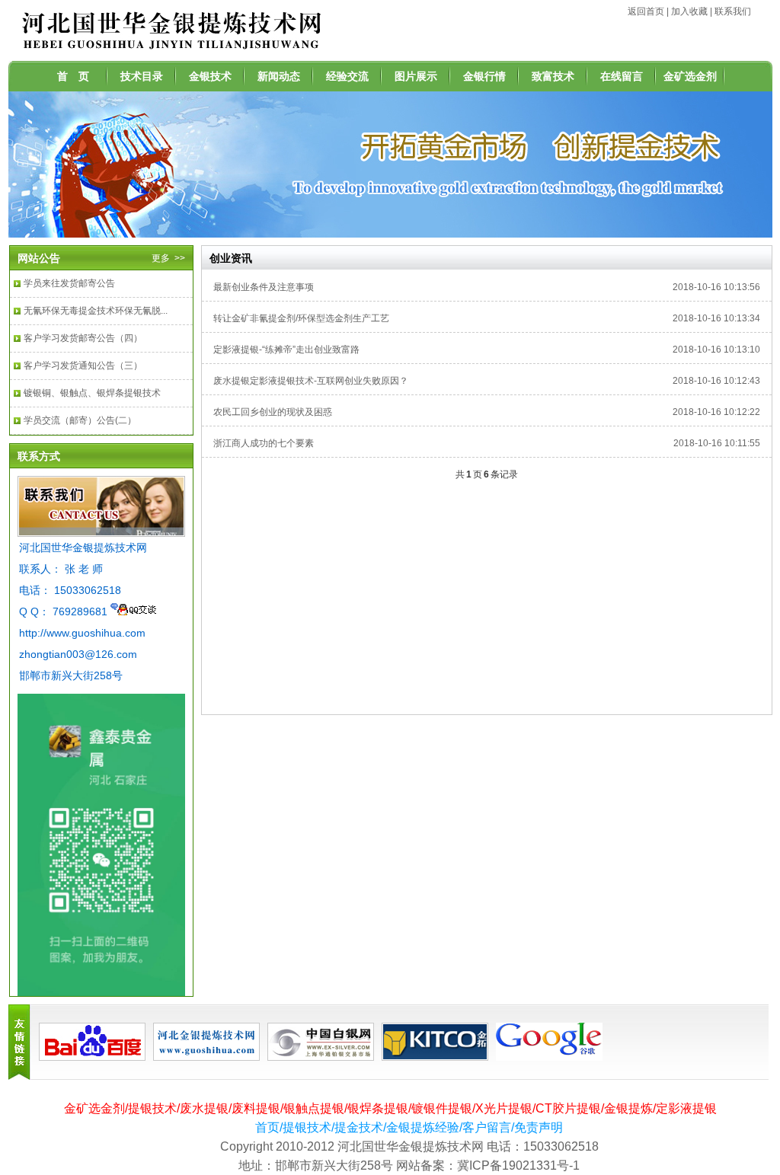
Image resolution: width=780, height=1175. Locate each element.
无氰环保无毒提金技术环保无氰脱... (96, 310)
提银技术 (152, 1108)
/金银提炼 (627, 1108)
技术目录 (141, 76)
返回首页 (646, 11)
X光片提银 (503, 1108)
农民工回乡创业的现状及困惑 (272, 412)
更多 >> (168, 258)
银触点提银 (313, 1108)
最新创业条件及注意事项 (263, 287)
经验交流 (347, 76)
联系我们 (732, 11)
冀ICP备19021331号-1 (518, 1165)
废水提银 (204, 1108)
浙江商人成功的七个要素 (263, 443)
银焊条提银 (377, 1108)
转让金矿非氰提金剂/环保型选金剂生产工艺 (301, 318)
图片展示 (416, 76)
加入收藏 (689, 11)
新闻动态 (278, 76)
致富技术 (553, 76)
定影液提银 (686, 1108)
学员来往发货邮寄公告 (69, 283)
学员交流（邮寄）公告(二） (80, 420)
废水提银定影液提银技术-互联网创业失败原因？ (310, 380)
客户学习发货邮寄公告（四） (83, 338)
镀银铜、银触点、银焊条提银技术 (92, 393)
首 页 (73, 76)
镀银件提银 (441, 1108)
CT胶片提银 (568, 1108)
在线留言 (621, 76)
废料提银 (256, 1108)
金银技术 (210, 76)
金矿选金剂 (690, 76)
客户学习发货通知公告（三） (83, 365)
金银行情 (484, 76)
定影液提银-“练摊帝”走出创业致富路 (286, 349)
